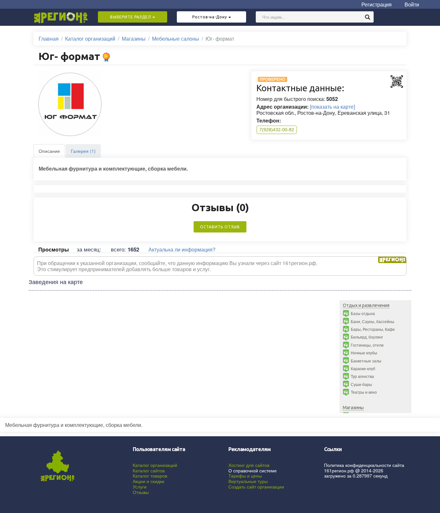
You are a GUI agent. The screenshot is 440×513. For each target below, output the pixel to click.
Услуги (140, 486)
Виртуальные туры (248, 481)
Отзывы (141, 492)
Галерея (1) (83, 151)
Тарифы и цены (245, 475)
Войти (412, 4)
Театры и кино (364, 392)
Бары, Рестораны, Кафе (373, 329)
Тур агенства (362, 376)
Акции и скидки (148, 481)
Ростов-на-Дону (210, 17)
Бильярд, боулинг (367, 337)
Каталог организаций (90, 38)
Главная (49, 38)
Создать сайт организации (256, 486)
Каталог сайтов (149, 470)
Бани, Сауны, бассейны (372, 321)
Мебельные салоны (175, 38)
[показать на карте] (332, 106)
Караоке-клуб (363, 368)
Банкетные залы (366, 360)
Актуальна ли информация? (181, 249)
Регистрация (376, 4)
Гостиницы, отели (367, 345)
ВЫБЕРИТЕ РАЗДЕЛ (131, 17)
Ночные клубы (364, 352)
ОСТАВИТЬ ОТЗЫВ (220, 227)
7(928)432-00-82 (276, 129)
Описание (49, 151)
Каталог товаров (150, 475)
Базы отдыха (363, 313)
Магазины (134, 38)
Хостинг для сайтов (248, 465)
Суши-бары (361, 384)
